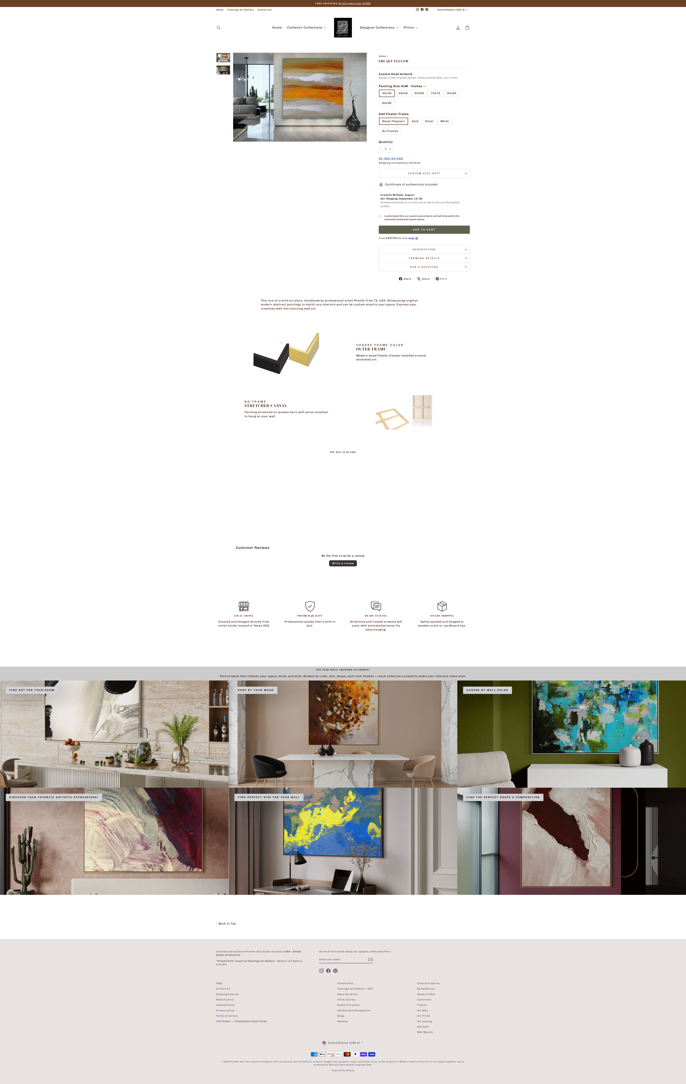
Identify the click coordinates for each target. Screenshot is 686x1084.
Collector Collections (305, 27)
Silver (429, 121)
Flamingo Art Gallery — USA (355, 988)
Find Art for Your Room (32, 690)
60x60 (419, 93)
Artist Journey (346, 999)
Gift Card (423, 1026)
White (444, 121)
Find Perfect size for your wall (269, 797)
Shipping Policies (227, 994)
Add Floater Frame (394, 114)
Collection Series (428, 983)
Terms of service (227, 1015)
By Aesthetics (426, 988)
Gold (415, 121)
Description (424, 249)
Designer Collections (378, 27)
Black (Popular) (393, 121)
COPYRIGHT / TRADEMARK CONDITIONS (241, 1021)
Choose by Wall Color (487, 690)
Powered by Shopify (343, 1070)
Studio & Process (348, 1004)
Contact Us (265, 9)
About (220, 9)
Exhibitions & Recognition (353, 1010)
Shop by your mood (256, 690)
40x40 (387, 93)
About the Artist (347, 994)
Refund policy (225, 999)
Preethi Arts (345, 983)
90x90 (387, 103)
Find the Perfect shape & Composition (503, 797)
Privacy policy (225, 1010)
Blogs (340, 1015)
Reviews (342, 1021)
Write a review (343, 563)
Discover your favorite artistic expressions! (54, 797)
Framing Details (424, 258)
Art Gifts (422, 1010)
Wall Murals (425, 1032)
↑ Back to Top (226, 923)
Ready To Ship (426, 994)
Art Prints (423, 1015)
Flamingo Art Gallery (240, 9)
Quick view (246, 503)
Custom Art (424, 999)
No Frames (390, 131)
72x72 (435, 93)
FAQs (219, 983)
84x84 (452, 93)
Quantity (386, 142)
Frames (422, 1004)
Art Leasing (424, 1021)
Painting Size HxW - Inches (402, 86)
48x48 (403, 93)
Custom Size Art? (424, 173)
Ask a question (424, 267)
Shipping (384, 162)
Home (277, 27)
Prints (409, 27)
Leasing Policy (225, 1004)
